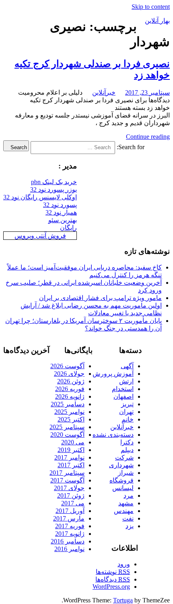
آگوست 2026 (67, 366)
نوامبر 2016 (69, 548)
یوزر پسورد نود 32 (53, 189)
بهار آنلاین (157, 20)
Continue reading (148, 136)
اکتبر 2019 (71, 449)
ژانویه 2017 (69, 533)
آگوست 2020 (67, 434)
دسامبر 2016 (67, 541)
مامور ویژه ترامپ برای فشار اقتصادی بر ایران (100, 297)
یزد (130, 526)
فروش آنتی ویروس (40, 235)
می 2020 (72, 442)
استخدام (123, 388)
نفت (128, 518)
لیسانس (123, 487)
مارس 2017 (68, 518)
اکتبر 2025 (71, 419)
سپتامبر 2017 (66, 472)
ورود (123, 564)
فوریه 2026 (69, 388)
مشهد (126, 503)
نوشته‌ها (113, 571)
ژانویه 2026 (69, 396)
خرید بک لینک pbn (54, 181)
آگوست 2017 (67, 480)
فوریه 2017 (69, 526)
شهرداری (121, 465)
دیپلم (127, 449)
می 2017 (72, 503)
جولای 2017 (69, 487)
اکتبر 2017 (71, 465)
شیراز (126, 472)
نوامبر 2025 (69, 411)
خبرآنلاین (103, 92)
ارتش (126, 381)
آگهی (127, 366)
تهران (126, 411)
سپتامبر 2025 (66, 427)
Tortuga (123, 600)
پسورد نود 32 (60, 204)
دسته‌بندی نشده (113, 434)
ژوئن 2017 (70, 495)
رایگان (68, 227)
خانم (128, 419)
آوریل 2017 (70, 510)
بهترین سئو (62, 220)
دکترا (127, 442)
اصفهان (123, 396)
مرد (129, 495)
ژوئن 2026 (70, 381)
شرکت (124, 457)
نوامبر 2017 (69, 457)
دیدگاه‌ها (112, 579)
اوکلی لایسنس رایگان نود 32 (40, 197)
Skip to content (151, 6)
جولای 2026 (69, 373)
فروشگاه (121, 480)
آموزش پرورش (113, 373)
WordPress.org (111, 586)
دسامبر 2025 (67, 404)
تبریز (127, 404)
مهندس (124, 510)
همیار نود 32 (61, 212)
